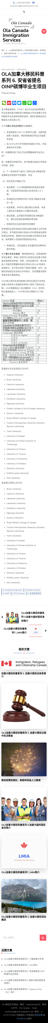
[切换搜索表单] (24, 12)
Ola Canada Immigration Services (16, 35)
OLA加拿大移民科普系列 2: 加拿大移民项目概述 (23, 918)
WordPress (22, 1018)
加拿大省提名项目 (8, 70)
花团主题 (38, 1015)
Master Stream (33, 590)
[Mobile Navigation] (44, 31)
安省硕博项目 (35, 593)
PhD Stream (19, 593)
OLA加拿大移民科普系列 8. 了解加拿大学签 (24, 959)
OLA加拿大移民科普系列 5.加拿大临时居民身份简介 (23, 826)
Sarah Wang (9, 93)
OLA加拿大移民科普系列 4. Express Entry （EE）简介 (23, 991)
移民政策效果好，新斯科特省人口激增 (21, 780)
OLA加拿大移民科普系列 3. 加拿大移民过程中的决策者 (23, 734)
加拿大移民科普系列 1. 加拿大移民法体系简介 (23, 675)
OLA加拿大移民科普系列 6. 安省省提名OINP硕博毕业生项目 (24, 973)
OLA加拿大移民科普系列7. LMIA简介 (20, 872)
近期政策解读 (22, 70)
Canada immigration (13, 590)
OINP (7, 593)
